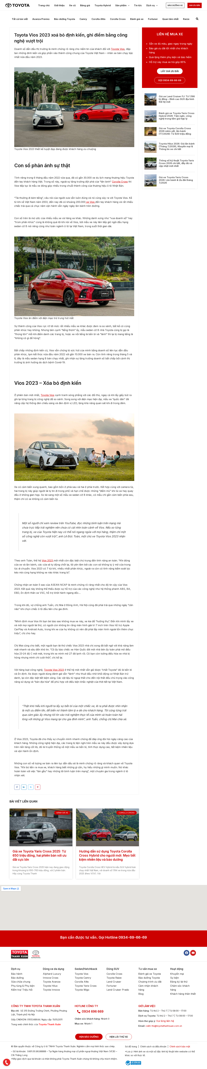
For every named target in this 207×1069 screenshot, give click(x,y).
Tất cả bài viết (20, 19)
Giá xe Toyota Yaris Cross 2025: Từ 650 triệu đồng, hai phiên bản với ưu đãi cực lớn (39, 855)
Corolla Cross (118, 19)
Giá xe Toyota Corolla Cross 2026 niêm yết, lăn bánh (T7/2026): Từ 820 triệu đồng (175, 131)
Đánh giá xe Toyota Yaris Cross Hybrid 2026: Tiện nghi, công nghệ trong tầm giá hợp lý (176, 116)
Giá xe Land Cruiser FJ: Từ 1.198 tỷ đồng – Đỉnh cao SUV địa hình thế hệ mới (177, 99)
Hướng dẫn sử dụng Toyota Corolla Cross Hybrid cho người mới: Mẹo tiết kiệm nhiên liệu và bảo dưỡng (107, 855)
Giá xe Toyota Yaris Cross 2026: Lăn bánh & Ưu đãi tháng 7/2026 (176, 180)
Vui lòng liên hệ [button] (165, 1020)
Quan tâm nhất (170, 19)
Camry (83, 19)
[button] (175, 5)
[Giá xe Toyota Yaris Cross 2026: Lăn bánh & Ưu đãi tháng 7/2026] (150, 180)
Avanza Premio (41, 19)
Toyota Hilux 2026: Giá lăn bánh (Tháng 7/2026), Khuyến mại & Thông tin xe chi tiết (177, 146)
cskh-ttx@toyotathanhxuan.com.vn (164, 1025)
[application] (128, 5)
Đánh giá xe (137, 19)
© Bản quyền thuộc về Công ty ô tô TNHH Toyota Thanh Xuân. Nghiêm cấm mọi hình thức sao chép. (63, 1046)
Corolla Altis (98, 19)
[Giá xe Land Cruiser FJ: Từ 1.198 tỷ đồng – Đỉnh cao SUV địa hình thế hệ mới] (150, 99)
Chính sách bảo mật (180, 1046)
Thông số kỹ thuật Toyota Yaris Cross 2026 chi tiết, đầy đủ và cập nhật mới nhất (176, 163)
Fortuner (153, 19)
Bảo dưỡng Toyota (64, 19)
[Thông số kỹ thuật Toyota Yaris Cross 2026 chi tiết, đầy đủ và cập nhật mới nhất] (150, 164)
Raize (186, 19)
